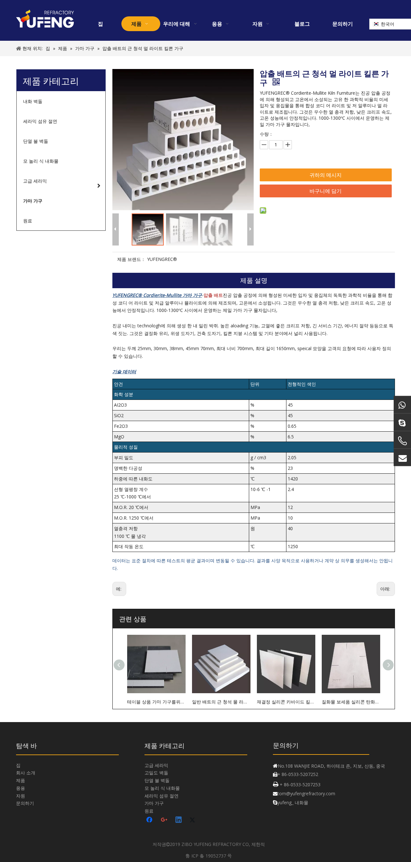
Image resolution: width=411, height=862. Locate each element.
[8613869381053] (402, 404)
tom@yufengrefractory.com (306, 793)
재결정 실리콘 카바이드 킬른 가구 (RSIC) (286, 702)
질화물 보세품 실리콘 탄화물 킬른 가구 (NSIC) (351, 702)
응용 (20, 788)
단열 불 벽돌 (157, 780)
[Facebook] (150, 820)
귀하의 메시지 (326, 174)
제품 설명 (253, 280)
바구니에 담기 (326, 190)
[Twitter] (193, 820)
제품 (20, 780)
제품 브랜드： (131, 259)
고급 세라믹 (156, 765)
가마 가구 (154, 803)
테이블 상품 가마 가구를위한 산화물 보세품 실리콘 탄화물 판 (156, 702)
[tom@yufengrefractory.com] (402, 457)
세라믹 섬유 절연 (161, 796)
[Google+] (164, 820)
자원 (20, 796)
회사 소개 (25, 773)
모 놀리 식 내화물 (162, 788)
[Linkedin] (179, 820)
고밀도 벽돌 (156, 773)
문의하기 (25, 803)
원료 (148, 811)
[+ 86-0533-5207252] (402, 441)
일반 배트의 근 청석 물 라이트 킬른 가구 (221, 702)
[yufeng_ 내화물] (402, 422)
